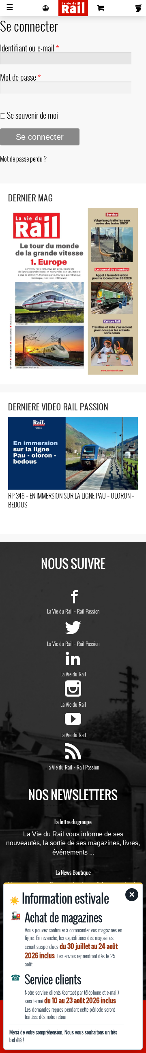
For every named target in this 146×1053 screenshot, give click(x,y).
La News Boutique (73, 872)
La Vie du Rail (60, 611)
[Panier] (100, 8)
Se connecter (40, 136)
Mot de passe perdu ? (23, 159)
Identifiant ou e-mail (29, 48)
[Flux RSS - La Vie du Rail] (73, 756)
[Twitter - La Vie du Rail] (73, 632)
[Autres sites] (46, 8)
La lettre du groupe (73, 822)
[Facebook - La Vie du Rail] (73, 600)
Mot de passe (20, 77)
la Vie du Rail (59, 767)
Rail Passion (88, 611)
